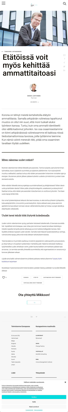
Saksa (13, 354)
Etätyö (36, 277)
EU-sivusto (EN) (15, 335)
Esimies (26, 277)
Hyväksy (34, 397)
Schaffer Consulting (41, 354)
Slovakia (13, 356)
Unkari (13, 364)
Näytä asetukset (34, 407)
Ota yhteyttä (33, 102)
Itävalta (13, 346)
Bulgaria (13, 343)
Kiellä (34, 402)
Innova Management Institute (44, 362)
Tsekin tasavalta (15, 362)
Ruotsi (13, 351)
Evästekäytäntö (29, 410)
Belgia (13, 341)
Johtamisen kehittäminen (52, 277)
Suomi (13, 359)
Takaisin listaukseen (13, 51)
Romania (13, 349)
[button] (65, 382)
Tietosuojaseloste (38, 410)
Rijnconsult (39, 338)
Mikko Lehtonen (34, 95)
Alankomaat (14, 338)
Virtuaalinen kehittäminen (33, 282)
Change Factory (40, 346)
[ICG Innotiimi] (34, 5)
